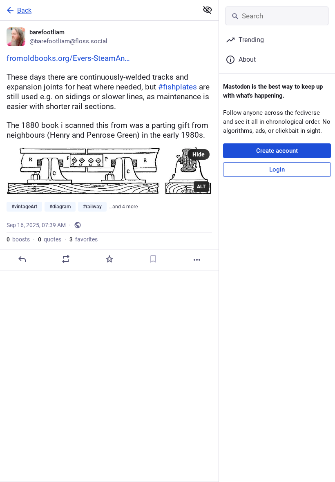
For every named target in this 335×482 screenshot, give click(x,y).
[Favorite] (109, 259)
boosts (18, 239)
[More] (197, 260)
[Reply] (22, 259)
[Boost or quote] (66, 259)
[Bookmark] (153, 259)
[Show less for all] (208, 10)
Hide (198, 154)
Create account (277, 150)
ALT (201, 187)
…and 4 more (123, 207)
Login (277, 169)
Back (24, 10)
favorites (83, 239)
